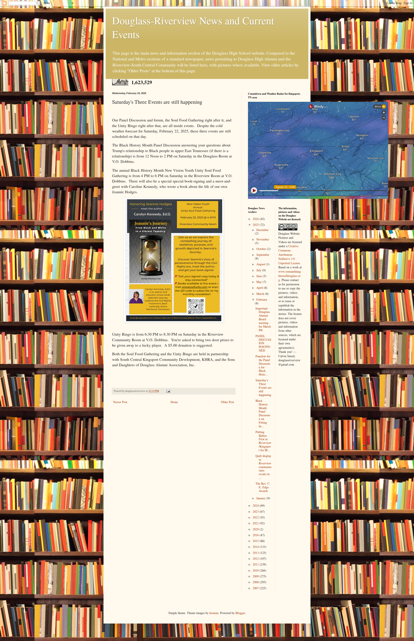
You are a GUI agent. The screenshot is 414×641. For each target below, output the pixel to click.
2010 (256, 570)
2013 (256, 553)
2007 (256, 588)
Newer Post (120, 402)
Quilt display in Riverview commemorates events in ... (263, 467)
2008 (256, 582)
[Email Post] (168, 391)
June (259, 276)
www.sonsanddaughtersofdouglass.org (289, 275)
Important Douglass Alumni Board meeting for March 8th (263, 319)
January (261, 498)
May (259, 282)
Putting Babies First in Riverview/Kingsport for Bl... (263, 441)
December (262, 230)
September (262, 255)
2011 (256, 564)
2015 (256, 541)
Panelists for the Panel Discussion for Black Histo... (263, 365)
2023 (256, 511)
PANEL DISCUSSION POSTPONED (263, 343)
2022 (256, 517)
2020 (256, 529)
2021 (256, 523)
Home (174, 402)
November (262, 239)
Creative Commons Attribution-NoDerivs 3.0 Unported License (289, 254)
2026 (256, 219)
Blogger (240, 613)
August (261, 264)
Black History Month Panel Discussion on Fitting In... (263, 413)
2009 (256, 576)
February (261, 299)
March (260, 294)
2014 (256, 547)
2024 (256, 505)
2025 (256, 225)
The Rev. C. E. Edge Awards (263, 487)
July (259, 270)
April (260, 288)
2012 (256, 558)
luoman (213, 613)
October (261, 249)
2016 (256, 535)
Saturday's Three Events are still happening (263, 387)
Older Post (227, 402)
